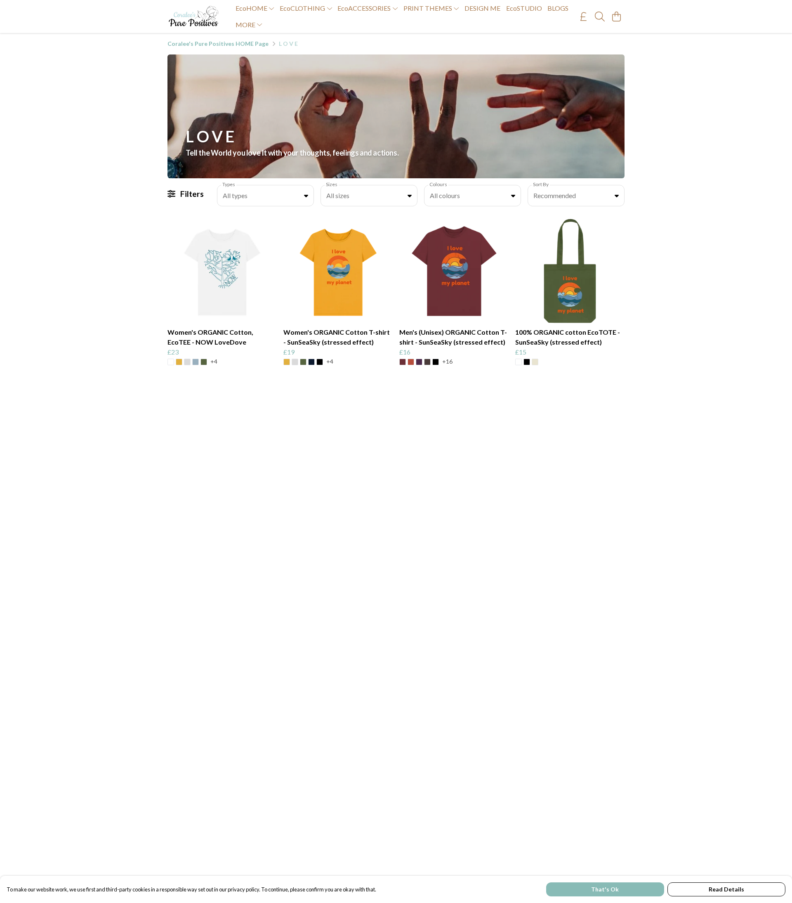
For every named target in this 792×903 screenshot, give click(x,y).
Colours (438, 184)
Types (228, 184)
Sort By (541, 184)
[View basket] (616, 16)
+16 (447, 362)
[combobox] (265, 195)
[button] (306, 195)
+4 (213, 362)
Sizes (331, 184)
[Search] (600, 16)
